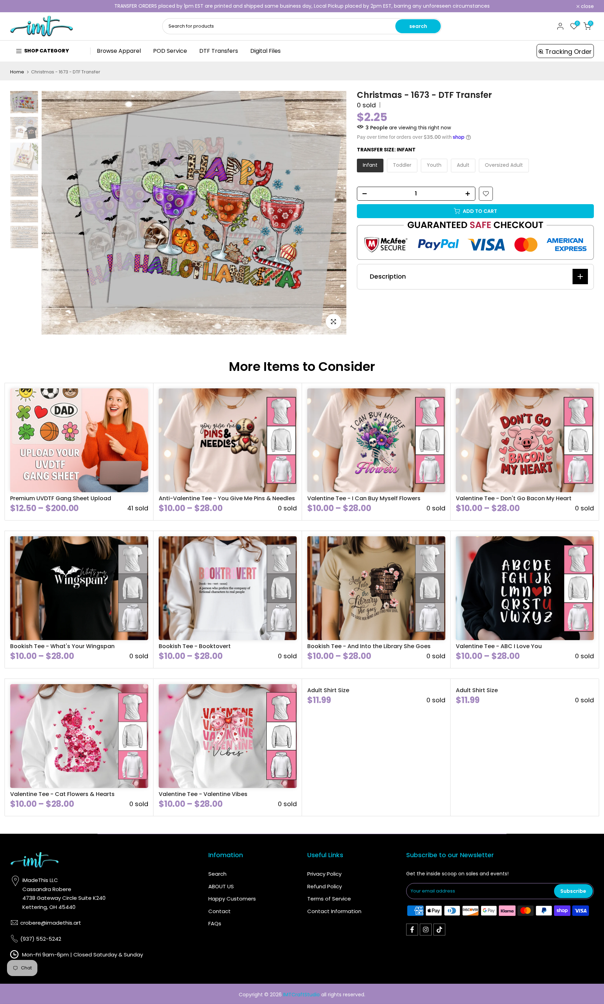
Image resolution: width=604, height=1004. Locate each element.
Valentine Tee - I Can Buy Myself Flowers (363, 498)
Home (17, 72)
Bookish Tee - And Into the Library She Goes (369, 646)
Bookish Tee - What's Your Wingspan (62, 646)
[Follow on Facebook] (412, 929)
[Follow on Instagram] (426, 929)
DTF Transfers (218, 51)
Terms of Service (329, 898)
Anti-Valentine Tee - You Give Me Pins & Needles (227, 498)
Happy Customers (232, 898)
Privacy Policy (324, 873)
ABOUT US (221, 886)
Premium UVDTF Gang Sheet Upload (60, 498)
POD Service (170, 51)
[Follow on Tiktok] (439, 929)
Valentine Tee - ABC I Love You (499, 646)
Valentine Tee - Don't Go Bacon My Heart (513, 498)
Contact (219, 911)
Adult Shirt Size (328, 690)
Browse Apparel (119, 51)
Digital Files (265, 51)
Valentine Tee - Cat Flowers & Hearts (62, 794)
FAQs (214, 923)
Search (217, 873)
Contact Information (334, 911)
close (20, 6)
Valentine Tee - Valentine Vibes (203, 794)
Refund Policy (324, 886)
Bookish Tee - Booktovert (195, 646)
